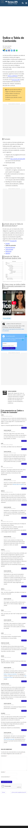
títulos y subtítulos (12, 75)
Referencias (8, 251)
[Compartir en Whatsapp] (16, 50)
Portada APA (13, 241)
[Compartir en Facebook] (9, 50)
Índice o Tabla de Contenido (10, 674)
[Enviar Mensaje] (26, 3)
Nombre (3, 772)
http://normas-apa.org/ (9, 739)
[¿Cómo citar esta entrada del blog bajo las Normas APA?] (6, 50)
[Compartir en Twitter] (11, 50)
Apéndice (7, 253)
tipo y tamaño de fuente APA (17, 158)
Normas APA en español (18, 484)
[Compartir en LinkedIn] (14, 50)
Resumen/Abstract (10, 247)
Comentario (4, 756)
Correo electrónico (5, 776)
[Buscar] (23, 3)
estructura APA (16, 79)
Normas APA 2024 (6, 318)
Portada (7, 243)
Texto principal (9, 249)
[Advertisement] (14, 21)
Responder (24, 427)
